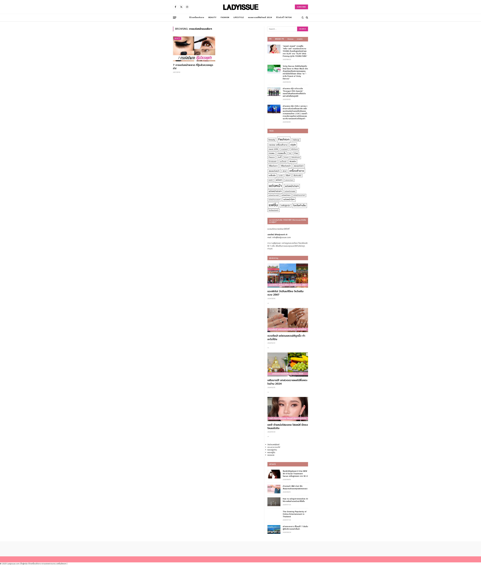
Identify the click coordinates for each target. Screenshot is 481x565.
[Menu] (174, 17)
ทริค (290, 153)
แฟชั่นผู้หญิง (285, 205)
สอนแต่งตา (299, 165)
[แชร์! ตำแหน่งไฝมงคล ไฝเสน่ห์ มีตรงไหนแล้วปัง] (287, 409)
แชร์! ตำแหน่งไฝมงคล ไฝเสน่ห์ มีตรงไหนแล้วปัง (287, 426)
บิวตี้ (279, 157)
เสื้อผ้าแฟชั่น (297, 176)
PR (270, 39)
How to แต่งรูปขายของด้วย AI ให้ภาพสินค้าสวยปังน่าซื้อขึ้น (295, 500)
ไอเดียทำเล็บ (299, 205)
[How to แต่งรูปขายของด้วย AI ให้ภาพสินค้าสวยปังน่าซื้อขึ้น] (273, 501)
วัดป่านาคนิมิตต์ (273, 444)
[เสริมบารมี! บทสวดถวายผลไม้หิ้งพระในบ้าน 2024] (287, 364)
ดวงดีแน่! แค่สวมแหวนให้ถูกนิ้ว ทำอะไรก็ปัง (286, 337)
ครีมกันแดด (294, 149)
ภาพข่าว (300, 39)
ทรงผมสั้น (282, 153)
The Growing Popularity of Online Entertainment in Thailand (294, 514)
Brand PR (279, 39)
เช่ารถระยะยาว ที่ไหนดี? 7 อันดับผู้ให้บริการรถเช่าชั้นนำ (295, 527)
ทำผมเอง (272, 157)
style (293, 145)
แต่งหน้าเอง (286, 195)
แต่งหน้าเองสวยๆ (274, 200)
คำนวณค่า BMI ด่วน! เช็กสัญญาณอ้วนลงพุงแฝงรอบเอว (295, 487)
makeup (296, 139)
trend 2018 (273, 149)
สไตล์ (284, 171)
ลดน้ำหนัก (283, 161)
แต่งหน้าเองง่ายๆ (299, 195)
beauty (272, 139)
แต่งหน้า (275, 185)
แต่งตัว (271, 180)
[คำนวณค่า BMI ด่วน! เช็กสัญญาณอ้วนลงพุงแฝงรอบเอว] (273, 489)
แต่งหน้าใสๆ (289, 199)
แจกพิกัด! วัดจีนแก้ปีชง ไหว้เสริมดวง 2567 (285, 293)
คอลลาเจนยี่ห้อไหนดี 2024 (260, 17)
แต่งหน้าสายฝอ (290, 191)
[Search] (306, 17)
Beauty (212, 17)
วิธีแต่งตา (273, 165)
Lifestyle (238, 17)
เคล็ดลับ (272, 175)
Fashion (225, 17)
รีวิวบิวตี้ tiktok (284, 17)
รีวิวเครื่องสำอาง (196, 17)
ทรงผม (272, 153)
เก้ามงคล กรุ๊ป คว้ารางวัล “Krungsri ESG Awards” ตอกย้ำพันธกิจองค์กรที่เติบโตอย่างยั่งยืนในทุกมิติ (294, 92)
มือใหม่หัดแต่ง (295, 157)
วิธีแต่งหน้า (286, 165)
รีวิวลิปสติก (273, 161)
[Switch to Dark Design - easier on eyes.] (302, 17)
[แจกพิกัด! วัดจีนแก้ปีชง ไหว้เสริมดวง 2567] (287, 275)
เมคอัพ (281, 176)
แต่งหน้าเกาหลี (274, 195)
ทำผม (296, 153)
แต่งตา (279, 180)
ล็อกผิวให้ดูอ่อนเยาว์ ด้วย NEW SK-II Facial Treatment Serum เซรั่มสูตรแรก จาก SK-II (295, 473)
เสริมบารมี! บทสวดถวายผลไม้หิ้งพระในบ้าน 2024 (287, 382)
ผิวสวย (286, 157)
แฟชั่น (273, 205)
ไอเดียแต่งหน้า (274, 210)
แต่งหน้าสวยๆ (275, 191)
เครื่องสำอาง (296, 171)
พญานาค (270, 455)
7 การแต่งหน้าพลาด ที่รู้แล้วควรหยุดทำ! (193, 66)
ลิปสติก (292, 161)
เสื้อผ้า (288, 175)
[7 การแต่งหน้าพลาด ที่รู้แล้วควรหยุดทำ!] (194, 48)
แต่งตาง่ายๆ (289, 180)
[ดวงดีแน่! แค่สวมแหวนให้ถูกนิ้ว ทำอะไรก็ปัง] (287, 320)
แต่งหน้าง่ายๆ (292, 186)
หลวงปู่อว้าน (272, 450)
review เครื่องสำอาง (278, 144)
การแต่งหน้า (284, 149)
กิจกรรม (290, 39)
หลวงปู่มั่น (271, 452)
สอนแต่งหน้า (274, 171)
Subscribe (301, 7)
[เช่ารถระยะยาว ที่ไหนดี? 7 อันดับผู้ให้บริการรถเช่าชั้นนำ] (273, 529)
